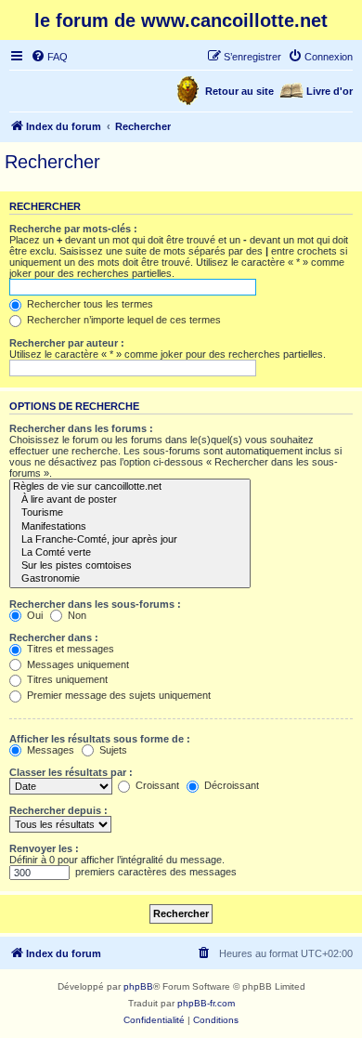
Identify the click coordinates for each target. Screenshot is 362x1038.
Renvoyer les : (44, 848)
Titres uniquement (66, 679)
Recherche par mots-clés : (73, 228)
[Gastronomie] (130, 578)
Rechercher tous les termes (88, 303)
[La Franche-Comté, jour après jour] (130, 539)
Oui (33, 615)
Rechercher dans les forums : (81, 428)
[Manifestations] (130, 526)
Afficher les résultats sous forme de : (99, 738)
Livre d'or (329, 91)
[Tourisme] (130, 512)
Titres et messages (69, 648)
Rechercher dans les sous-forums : (95, 604)
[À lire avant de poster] (130, 499)
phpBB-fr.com (206, 1003)
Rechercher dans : (53, 637)
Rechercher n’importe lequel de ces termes (122, 319)
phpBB (138, 986)
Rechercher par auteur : (66, 342)
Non (75, 615)
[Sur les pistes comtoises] (130, 565)
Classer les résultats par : (71, 772)
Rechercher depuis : (58, 810)
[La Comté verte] (130, 552)
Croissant (156, 785)
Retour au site (239, 91)
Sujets (112, 750)
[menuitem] (49, 57)
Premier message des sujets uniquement (117, 695)
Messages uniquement (76, 664)
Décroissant (230, 785)
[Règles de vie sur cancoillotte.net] (130, 486)
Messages (49, 750)
